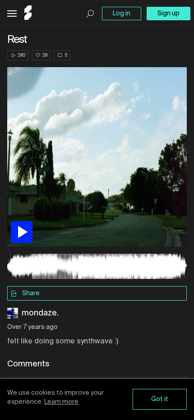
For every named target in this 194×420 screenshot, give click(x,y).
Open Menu (12, 13)
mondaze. (40, 313)
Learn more (61, 402)
